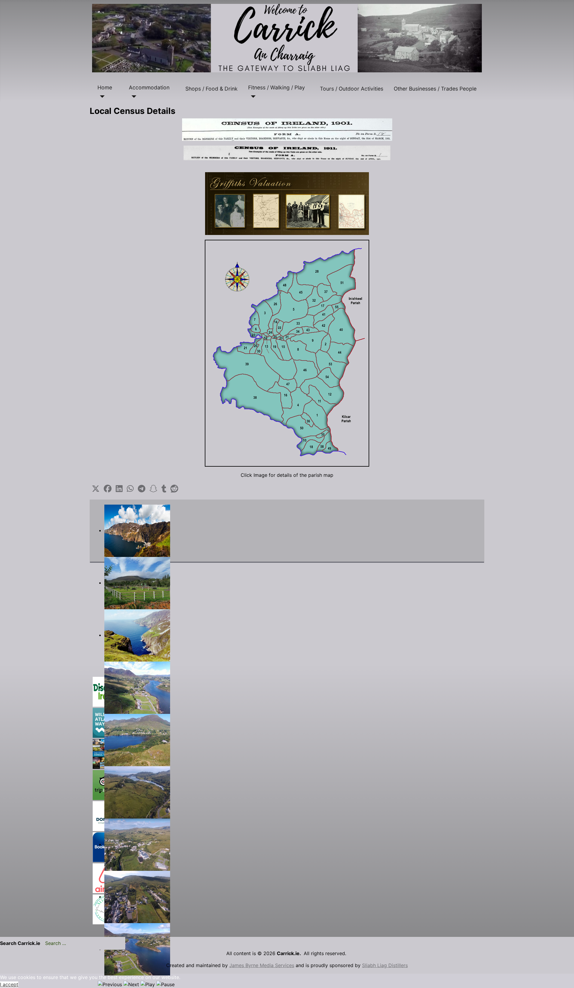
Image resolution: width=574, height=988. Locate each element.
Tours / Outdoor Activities (351, 88)
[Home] (101, 96)
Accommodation (149, 87)
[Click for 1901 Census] (287, 129)
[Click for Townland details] (287, 353)
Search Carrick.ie (20, 943)
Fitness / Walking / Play (276, 87)
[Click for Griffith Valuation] (287, 203)
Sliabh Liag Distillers (385, 965)
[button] (96, 489)
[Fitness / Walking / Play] (252, 96)
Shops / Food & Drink (211, 88)
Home (104, 87)
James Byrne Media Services (261, 965)
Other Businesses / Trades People (435, 88)
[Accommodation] (132, 96)
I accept (9, 984)
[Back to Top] (563, 977)
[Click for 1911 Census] (287, 153)
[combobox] (82, 943)
